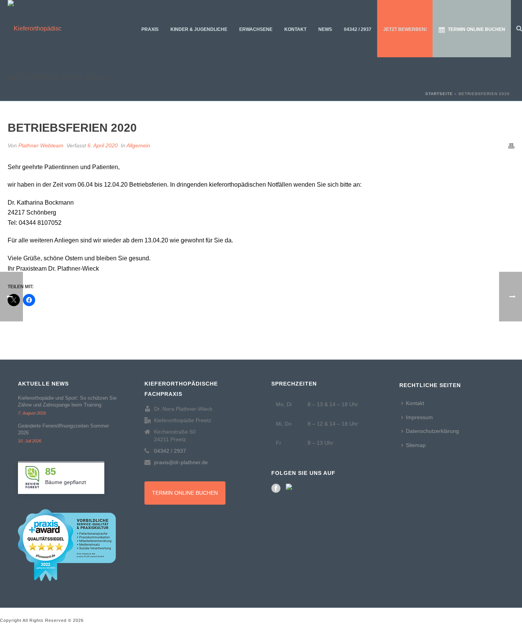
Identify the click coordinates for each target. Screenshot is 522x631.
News (325, 29)
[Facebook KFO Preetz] (275, 488)
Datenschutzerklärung (432, 431)
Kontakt (295, 29)
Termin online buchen (476, 29)
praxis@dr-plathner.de (181, 462)
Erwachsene (255, 29)
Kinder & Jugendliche (198, 29)
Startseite (439, 94)
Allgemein (138, 145)
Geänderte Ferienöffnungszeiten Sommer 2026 (63, 429)
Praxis (150, 29)
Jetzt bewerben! (405, 29)
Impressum (419, 417)
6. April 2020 (103, 145)
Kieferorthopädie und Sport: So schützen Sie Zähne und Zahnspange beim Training (67, 401)
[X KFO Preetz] (290, 488)
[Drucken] (511, 145)
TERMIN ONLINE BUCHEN (185, 493)
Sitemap (416, 445)
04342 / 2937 (357, 29)
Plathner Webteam (40, 145)
